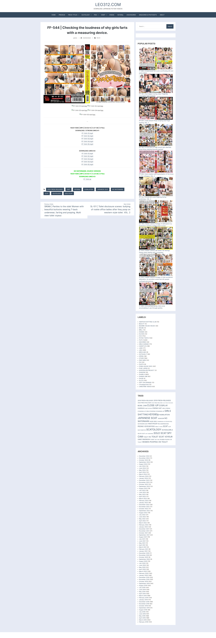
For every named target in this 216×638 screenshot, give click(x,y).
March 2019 (143, 595)
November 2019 (144, 579)
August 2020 (143, 561)
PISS (95, 15)
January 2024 (143, 478)
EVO (140, 336)
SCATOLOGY (86, 15)
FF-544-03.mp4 (87, 139)
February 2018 (143, 622)
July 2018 (142, 612)
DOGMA (141, 332)
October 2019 (143, 581)
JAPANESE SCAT (102, 189)
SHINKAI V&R (143, 376)
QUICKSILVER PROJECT (146, 370)
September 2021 (144, 535)
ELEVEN (141, 334)
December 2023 (144, 480)
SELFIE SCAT (141, 433)
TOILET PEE (147, 437)
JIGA (140, 350)
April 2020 (142, 569)
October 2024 (143, 460)
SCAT (46, 193)
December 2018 (144, 602)
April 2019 (142, 593)
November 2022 (144, 506)
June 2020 (142, 565)
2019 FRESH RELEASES (162, 400)
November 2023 (144, 482)
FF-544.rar (87, 179)
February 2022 (143, 525)
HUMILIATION (88, 189)
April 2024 (142, 472)
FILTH (98, 38)
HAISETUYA (143, 346)
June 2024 (142, 468)
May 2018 (142, 616)
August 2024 (143, 464)
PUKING (161, 426)
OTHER (141, 358)
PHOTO (141, 364)
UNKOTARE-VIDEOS (145, 386)
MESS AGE (142, 352)
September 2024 (144, 462)
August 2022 (143, 513)
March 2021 (143, 547)
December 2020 (144, 553)
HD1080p (120, 15)
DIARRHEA (141, 408)
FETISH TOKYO (144, 338)
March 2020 (143, 571)
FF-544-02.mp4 (87, 136)
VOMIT (103, 15)
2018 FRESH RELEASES (145, 400)
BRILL (141, 330)
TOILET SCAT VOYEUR (162, 436)
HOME (54, 15)
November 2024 (144, 458)
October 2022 (143, 508)
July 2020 (142, 563)
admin (75, 38)
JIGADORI (161, 418)
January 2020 (143, 575)
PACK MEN (142, 360)
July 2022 (142, 515)
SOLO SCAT (69, 193)
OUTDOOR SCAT (143, 424)
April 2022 (142, 521)
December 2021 (144, 529)
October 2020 (143, 557)
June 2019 (142, 589)
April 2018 (142, 618)
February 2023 (143, 500)
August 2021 (143, 537)
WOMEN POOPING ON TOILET (155, 442)
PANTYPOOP (152, 424)
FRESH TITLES (72, 15)
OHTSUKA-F (143, 354)
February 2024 (143, 476)
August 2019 (143, 585)
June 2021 (142, 541)
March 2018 (143, 620)
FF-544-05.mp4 (87, 144)
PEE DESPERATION (163, 424)
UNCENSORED (131, 15)
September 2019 (144, 583)
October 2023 (143, 484)
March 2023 (143, 498)
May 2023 (142, 494)
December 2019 (144, 577)
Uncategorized (143, 384)
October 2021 (143, 533)
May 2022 (142, 519)
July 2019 (142, 587)
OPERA (141, 356)
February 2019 (143, 597)
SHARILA (142, 374)
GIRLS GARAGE (144, 344)
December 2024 (144, 456)
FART (68, 189)
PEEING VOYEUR (144, 426)
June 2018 (142, 614)
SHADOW (142, 372)
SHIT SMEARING (149, 433)
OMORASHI (161, 421)
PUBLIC (157, 426)
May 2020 (142, 567)
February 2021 (143, 549)
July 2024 (142, 466)
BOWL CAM (142, 406)
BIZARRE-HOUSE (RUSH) (147, 326)
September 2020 (144, 559)
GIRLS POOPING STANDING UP (155, 411)
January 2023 (143, 502)
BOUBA (141, 328)
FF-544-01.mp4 (87, 133)
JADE (141, 348)
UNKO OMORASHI (144, 439)
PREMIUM (62, 15)
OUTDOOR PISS (168, 421)
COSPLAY (163, 405)
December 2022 (144, 504)
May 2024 (142, 470)
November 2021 (144, 531)
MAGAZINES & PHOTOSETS (148, 15)
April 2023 (142, 496)
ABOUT (162, 15)
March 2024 (143, 474)
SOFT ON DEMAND (145, 382)
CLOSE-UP (153, 405)
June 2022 (142, 517)
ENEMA (111, 15)
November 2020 (144, 555)
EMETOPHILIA (148, 408)
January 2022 (143, 527)
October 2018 (143, 606)
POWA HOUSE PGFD (145, 366)
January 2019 (143, 599)
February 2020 (143, 573)
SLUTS (141, 380)
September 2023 (144, 486)
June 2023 (142, 492)
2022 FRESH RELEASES (55, 189)
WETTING (157, 439)
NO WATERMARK (117, 189)
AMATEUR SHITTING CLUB (147, 322)
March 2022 (143, 523)
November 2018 (144, 604)
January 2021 (143, 551)
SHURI (141, 378)
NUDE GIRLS (153, 421)
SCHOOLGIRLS (167, 430)
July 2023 (142, 490)
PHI (140, 362)
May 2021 (142, 543)
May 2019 (142, 591)
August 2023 (143, 488)
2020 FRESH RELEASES (144, 402)
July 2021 (142, 539)
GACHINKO (142, 342)
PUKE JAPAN (143, 368)
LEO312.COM (108, 4)
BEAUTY (141, 324)
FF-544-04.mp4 (87, 141)
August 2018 (143, 610)
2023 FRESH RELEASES (168, 402)
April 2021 (142, 545)
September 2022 (144, 510)
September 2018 (144, 608)
